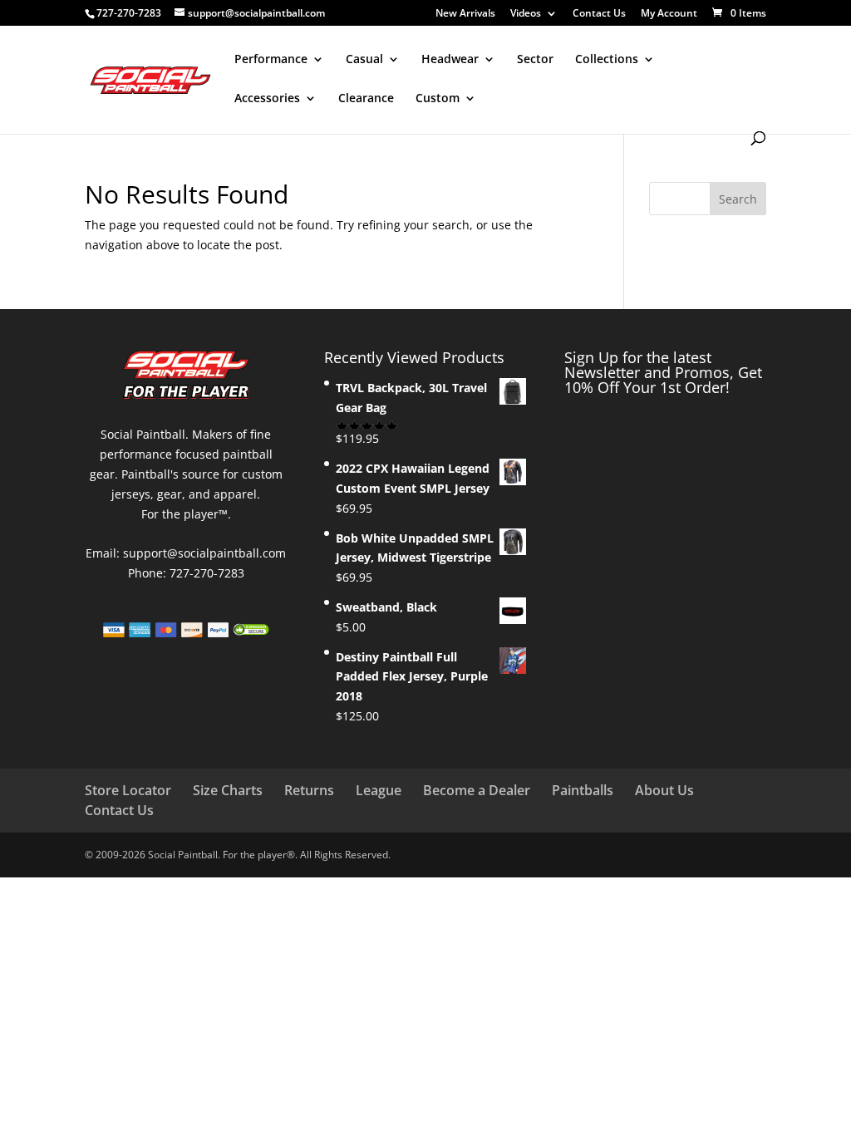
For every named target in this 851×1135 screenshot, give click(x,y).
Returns (309, 790)
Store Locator (128, 790)
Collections (606, 59)
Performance (270, 59)
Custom (438, 99)
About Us (664, 790)
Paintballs (582, 790)
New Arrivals (465, 14)
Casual (364, 59)
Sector (535, 59)
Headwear (450, 59)
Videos (525, 14)
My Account (669, 14)
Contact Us (599, 14)
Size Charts (228, 790)
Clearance (366, 99)
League (378, 790)
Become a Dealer (476, 790)
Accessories (267, 99)
